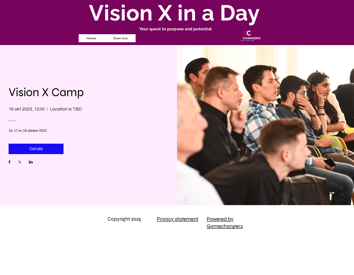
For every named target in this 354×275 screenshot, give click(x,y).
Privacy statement (177, 219)
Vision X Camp (47, 92)
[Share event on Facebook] (9, 162)
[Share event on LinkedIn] (31, 162)
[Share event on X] (20, 162)
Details (36, 149)
